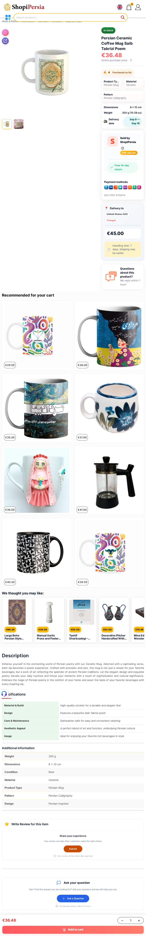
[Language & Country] (120, 7)
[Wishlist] (5, 32)
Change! (111, 220)
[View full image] (47, 72)
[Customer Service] (4, 693)
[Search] (123, 17)
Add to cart (75, 929)
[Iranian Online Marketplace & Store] (26, 7)
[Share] (5, 40)
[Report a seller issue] (122, 148)
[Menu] (8, 17)
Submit (73, 848)
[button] (138, 7)
